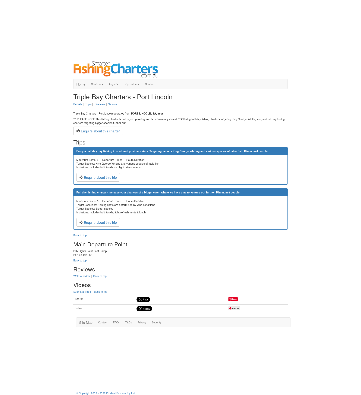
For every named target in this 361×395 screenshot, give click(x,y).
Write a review (81, 276)
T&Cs (128, 322)
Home (80, 84)
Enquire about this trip (100, 177)
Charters (96, 84)
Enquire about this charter (100, 130)
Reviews (100, 104)
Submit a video (82, 291)
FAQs (116, 322)
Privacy (141, 322)
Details (77, 104)
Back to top (80, 235)
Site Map (86, 322)
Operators (131, 84)
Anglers (113, 84)
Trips (88, 104)
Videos (112, 104)
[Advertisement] (180, 30)
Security (156, 322)
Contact (149, 84)
